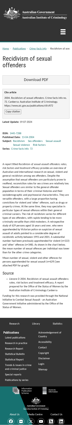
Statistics (57, 324)
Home (6, 48)
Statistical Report (14, 359)
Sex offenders (35, 141)
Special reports (13, 374)
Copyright (43, 353)
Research (14, 324)
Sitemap (42, 369)
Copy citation (13, 111)
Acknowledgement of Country (49, 334)
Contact (42, 347)
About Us (14, 414)
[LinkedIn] (61, 421)
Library (36, 324)
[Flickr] (21, 421)
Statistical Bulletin (15, 354)
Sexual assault (53, 141)
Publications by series (16, 380)
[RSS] (51, 421)
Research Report (14, 349)
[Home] (36, 12)
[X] (31, 421)
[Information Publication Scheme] (22, 390)
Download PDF (36, 80)
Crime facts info (38, 48)
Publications (19, 48)
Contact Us (56, 414)
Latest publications (15, 337)
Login (41, 364)
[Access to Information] (51, 390)
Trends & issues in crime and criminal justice (18, 367)
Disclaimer (44, 358)
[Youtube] (41, 421)
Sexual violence (21, 145)
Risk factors (39, 145)
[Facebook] (11, 421)
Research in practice (16, 343)
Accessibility (45, 342)
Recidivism (19, 141)
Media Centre (35, 414)
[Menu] (63, 32)
